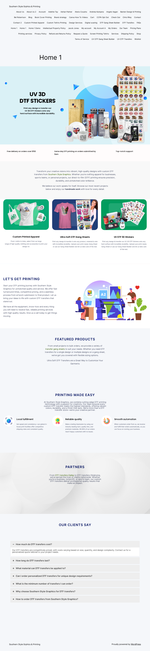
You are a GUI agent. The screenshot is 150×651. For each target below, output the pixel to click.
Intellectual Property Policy (54, 28)
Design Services (75, 23)
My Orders (112, 28)
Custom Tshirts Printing (56, 23)
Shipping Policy (127, 34)
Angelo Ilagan (112, 12)
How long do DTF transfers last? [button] (33, 560)
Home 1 (14, 28)
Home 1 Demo (34, 28)
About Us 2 (31, 12)
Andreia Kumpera (97, 12)
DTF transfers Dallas (64, 475)
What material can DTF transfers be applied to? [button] (41, 568)
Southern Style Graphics (59, 174)
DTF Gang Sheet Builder (110, 23)
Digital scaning (91, 23)
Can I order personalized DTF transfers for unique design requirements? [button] (54, 576)
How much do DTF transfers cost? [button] (34, 544)
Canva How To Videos (78, 17)
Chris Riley (127, 17)
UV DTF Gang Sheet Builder (103, 39)
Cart (92, 17)
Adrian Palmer (66, 12)
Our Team (124, 28)
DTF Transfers (128, 23)
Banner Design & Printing (130, 12)
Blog (30, 17)
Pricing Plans (135, 28)
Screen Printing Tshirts (99, 34)
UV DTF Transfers (124, 39)
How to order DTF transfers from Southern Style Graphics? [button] (47, 599)
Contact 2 (17, 23)
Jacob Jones (73, 28)
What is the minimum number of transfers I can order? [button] (44, 583)
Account (42, 12)
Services (114, 34)
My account (86, 28)
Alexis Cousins (81, 12)
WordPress (136, 644)
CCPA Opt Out (103, 17)
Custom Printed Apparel (34, 23)
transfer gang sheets (55, 349)
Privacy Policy (40, 34)
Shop (139, 34)
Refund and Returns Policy (60, 34)
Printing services (25, 34)
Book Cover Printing (43, 17)
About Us (20, 12)
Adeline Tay (53, 12)
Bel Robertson (20, 17)
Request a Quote (80, 34)
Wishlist (138, 39)
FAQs (139, 23)
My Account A (100, 28)
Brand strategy (60, 17)
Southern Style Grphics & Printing (24, 6)
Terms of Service (82, 39)
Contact (137, 17)
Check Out (115, 17)
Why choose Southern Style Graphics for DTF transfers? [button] (45, 591)
